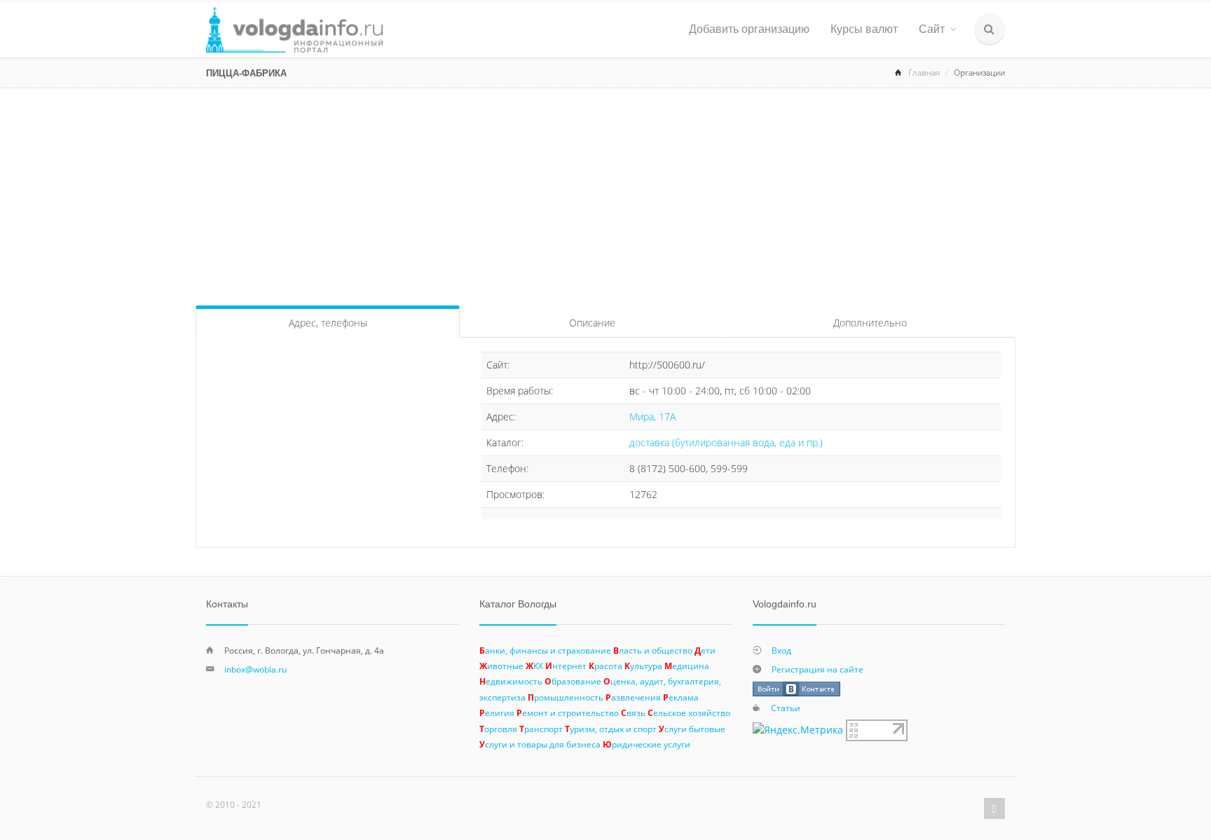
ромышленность (565, 697)
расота (605, 665)
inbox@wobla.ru (255, 669)
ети (705, 650)
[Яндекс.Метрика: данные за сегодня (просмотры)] (798, 730)
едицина (686, 665)
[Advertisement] (605, 193)
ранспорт (541, 728)
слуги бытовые (692, 728)
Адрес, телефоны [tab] (328, 322)
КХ (534, 665)
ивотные (501, 665)
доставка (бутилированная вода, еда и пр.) (726, 442)
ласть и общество (652, 650)
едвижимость (510, 681)
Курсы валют (864, 29)
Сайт (932, 29)
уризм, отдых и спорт (611, 728)
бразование (573, 681)
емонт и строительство (567, 712)
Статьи (785, 707)
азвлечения (633, 697)
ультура (643, 665)
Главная (924, 72)
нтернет (566, 665)
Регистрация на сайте (817, 669)
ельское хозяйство (689, 712)
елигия (496, 712)
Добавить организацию (749, 29)
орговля (498, 728)
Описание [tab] (592, 322)
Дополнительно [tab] (870, 322)
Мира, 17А (652, 416)
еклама (681, 697)
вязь (633, 712)
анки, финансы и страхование (545, 650)
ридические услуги (646, 744)
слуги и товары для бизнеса (540, 744)
